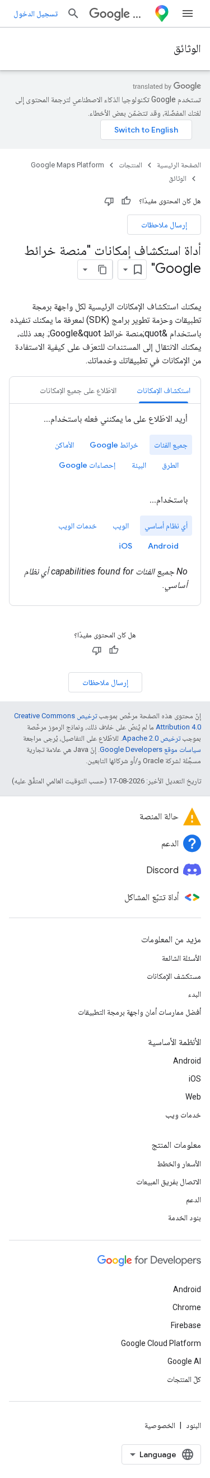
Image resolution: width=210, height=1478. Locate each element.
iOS (195, 1078)
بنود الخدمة (184, 1217)
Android (187, 1060)
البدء (194, 993)
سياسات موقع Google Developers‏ (150, 749)
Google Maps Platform (67, 165)
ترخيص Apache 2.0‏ (151, 738)
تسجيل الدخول (35, 13)
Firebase (186, 1325)
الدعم (193, 1199)
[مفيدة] (126, 201)
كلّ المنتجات (184, 1379)
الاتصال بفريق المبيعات (168, 1181)
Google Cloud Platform (161, 1343)
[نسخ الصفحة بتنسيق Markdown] (102, 269)
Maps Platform (141, 13)
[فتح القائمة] (187, 13)
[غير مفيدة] (109, 201)
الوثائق (187, 49)
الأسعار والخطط (179, 1163)
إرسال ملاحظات (164, 225)
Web (193, 1096)
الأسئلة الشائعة (181, 958)
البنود (193, 1425)
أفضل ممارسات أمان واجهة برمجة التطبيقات (139, 1011)
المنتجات (130, 165)
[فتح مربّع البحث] (73, 13)
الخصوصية (159, 1425)
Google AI (184, 1361)
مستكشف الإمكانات (174, 975)
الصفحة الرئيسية (179, 165)
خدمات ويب (183, 1114)
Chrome (186, 1307)
